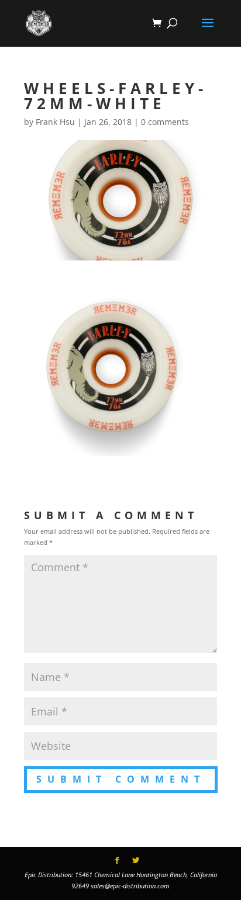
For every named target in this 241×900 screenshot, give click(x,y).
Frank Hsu (55, 121)
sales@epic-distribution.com (130, 885)
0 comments (165, 121)
